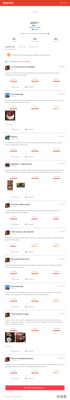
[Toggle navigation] (65, 3)
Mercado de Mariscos (20, 259)
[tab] (10, 47)
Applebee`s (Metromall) (21, 164)
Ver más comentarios (34, 388)
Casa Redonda (17, 94)
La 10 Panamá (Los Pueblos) (23, 67)
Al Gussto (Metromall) (20, 204)
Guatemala (19, 396)
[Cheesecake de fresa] (10, 115)
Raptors (14, 136)
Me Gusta (16, 87)
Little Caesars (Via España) (22, 231)
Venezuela (12, 396)
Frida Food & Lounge (20, 314)
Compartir (31, 87)
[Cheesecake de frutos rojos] (21, 337)
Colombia (6, 396)
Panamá (26, 61)
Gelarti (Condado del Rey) (22, 358)
